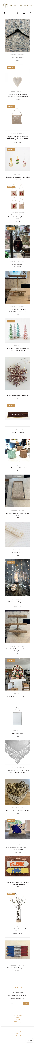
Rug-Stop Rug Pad (17, 552)
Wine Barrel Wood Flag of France (17, 968)
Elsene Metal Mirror (17, 733)
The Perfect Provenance (17, 54)
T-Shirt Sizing (17, 1021)
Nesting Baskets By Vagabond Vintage (17, 810)
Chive (17, 465)
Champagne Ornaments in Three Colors (17, 177)
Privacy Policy (17, 1031)
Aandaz (17, 845)
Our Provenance (17, 1015)
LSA (17, 926)
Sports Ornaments (17, 264)
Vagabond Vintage (17, 807)
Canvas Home (17, 730)
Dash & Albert (17, 549)
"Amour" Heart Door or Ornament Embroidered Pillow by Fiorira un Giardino (17, 138)
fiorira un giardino (17, 91)
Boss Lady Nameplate (17, 432)
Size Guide (17, 1019)
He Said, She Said (17, 429)
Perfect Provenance (17, 510)
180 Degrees (17, 174)
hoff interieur (17, 393)
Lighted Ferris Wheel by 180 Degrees (17, 696)
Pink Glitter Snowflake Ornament (17, 395)
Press (17, 1017)
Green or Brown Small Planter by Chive (18, 468)
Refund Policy (17, 1033)
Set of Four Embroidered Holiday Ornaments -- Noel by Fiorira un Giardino (17, 217)
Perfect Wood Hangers (17, 57)
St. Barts (17, 879)
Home (17, 1013)
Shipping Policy (17, 1035)
